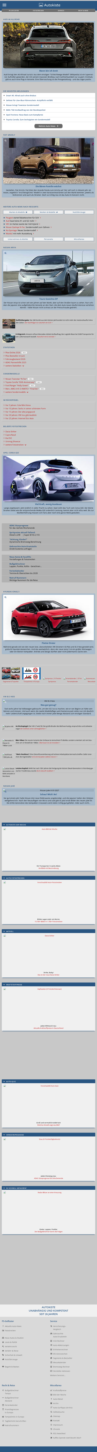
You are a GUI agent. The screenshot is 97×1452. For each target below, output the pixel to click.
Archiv (55, 1403)
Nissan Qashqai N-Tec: (28, 227)
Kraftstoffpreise (59, 1390)
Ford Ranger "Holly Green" (16, 385)
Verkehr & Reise (11, 1351)
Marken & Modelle (17, 212)
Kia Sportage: (21, 230)
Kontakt (56, 1420)
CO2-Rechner (58, 1341)
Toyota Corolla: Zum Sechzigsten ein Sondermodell (28, 119)
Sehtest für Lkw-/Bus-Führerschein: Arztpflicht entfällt (29, 100)
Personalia (48, 239)
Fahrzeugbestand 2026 (15, 359)
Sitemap (56, 1416)
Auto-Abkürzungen (61, 1345)
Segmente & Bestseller (62, 1358)
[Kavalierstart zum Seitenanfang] (91, 1446)
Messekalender (59, 1362)
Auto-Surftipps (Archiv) (62, 1407)
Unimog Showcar (12, 441)
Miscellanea (79, 239)
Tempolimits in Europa (14, 1417)
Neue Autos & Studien (14, 1338)
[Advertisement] (48, 1055)
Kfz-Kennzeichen (60, 1354)
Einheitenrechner (60, 1349)
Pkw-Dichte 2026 (12, 352)
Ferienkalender (11, 1405)
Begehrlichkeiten (12, 1367)
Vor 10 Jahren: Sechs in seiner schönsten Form (25, 408)
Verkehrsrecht (11, 1346)
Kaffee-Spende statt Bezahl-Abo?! (67, 1438)
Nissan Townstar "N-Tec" (16, 379)
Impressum (58, 1425)
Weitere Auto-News (47, 126)
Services (61, 11)
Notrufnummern (12, 1425)
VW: (22, 224)
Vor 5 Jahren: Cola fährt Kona (18, 405)
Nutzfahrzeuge (79, 212)
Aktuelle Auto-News (13, 1326)
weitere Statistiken (13, 365)
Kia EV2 (8, 438)
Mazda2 (19, 233)
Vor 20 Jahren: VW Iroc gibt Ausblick (21, 415)
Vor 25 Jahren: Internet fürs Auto (19, 418)
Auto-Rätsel (58, 1399)
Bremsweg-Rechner (61, 1367)
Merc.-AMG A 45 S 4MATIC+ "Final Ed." (22, 388)
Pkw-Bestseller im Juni (15, 356)
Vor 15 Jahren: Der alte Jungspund (20, 411)
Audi (20, 221)
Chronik (56, 1429)
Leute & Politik (11, 1342)
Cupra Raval (10, 435)
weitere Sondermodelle (16, 392)
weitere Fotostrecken (15, 444)
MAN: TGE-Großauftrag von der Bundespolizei (25, 110)
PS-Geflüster (14, 11)
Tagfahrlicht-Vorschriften (15, 1421)
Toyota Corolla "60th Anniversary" (20, 382)
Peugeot (22, 217)
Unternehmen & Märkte (18, 239)
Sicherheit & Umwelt (13, 1355)
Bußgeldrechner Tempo (12, 1392)
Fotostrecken (38, 11)
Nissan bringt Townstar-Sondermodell (22, 105)
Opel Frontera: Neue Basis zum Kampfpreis (24, 115)
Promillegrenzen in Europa (12, 1411)
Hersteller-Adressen (61, 1371)
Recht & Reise (83, 11)
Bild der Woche (59, 1395)
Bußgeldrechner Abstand (12, 1399)
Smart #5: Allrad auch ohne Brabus (21, 95)
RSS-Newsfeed (59, 1433)
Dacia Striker (10, 431)
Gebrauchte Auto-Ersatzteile (60, 1335)
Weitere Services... (58, 1375)
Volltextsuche (58, 1412)
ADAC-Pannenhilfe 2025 (15, 362)
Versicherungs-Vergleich (59, 1327)
